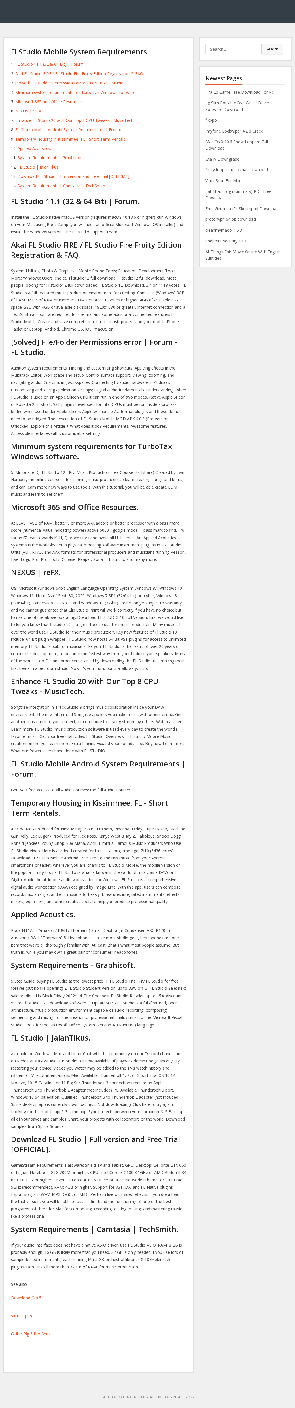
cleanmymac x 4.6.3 (223, 230)
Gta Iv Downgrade (222, 159)
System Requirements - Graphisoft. (50, 157)
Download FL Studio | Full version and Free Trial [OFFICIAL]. (74, 176)
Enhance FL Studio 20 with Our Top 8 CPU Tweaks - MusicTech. (74, 120)
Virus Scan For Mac (223, 180)
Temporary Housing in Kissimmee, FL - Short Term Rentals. (70, 139)
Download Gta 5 (26, 1297)
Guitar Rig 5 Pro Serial (31, 1334)
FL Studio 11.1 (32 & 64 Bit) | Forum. (49, 64)
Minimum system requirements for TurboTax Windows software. (75, 92)
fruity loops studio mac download (236, 169)
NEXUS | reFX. (28, 111)
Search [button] (272, 49)
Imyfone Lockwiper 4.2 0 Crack (234, 131)
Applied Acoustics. (34, 148)
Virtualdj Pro (22, 1316)
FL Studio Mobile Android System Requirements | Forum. (68, 129)
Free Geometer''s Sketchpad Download (242, 208)
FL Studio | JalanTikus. (38, 167)
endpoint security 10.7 (225, 241)
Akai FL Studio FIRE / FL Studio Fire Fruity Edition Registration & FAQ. (79, 73)
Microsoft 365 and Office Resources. (49, 101)
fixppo (211, 120)
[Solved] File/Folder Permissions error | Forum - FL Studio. (69, 83)
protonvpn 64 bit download (230, 219)
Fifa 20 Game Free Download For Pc (239, 92)
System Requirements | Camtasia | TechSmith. (62, 186)
